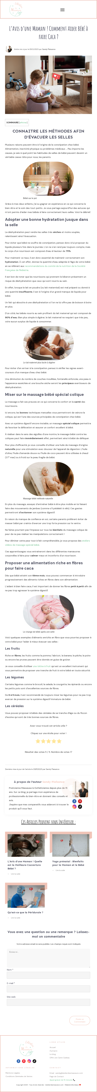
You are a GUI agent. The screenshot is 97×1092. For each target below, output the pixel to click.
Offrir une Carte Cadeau (60, 1058)
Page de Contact (57, 1076)
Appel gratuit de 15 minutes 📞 (62, 1080)
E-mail (11, 983)
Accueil (53, 1047)
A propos (53, 1051)
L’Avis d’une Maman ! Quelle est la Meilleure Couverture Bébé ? (26, 855)
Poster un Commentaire (79, 1020)
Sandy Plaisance (48, 49)
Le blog (53, 1054)
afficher (23, 122)
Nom (10, 969)
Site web (11, 996)
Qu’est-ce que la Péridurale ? (26, 903)
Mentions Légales (13, 1073)
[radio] (38, 742)
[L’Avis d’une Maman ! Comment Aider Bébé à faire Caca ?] (48, 85)
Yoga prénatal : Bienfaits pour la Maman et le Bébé (71, 855)
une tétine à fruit (42, 666)
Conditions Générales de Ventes (19, 1076)
